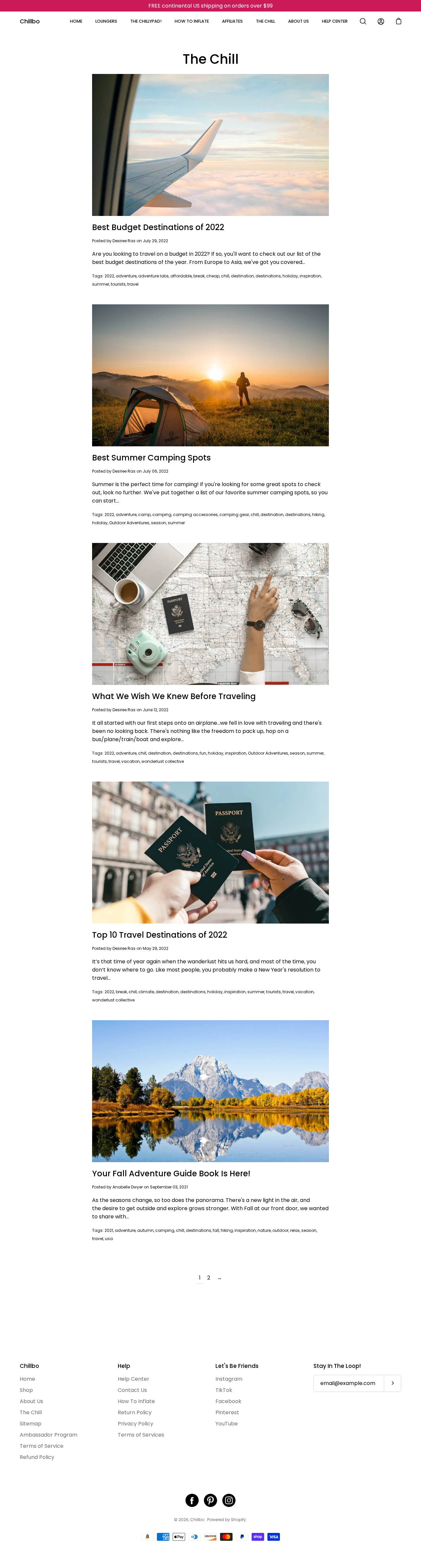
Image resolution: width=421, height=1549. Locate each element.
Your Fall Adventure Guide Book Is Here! (171, 1173)
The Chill (265, 21)
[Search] (363, 21)
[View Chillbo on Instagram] (228, 1500)
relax (295, 1230)
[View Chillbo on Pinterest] (210, 1500)
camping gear (234, 514)
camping (161, 514)
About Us (298, 21)
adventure (126, 276)
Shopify (238, 1519)
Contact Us (132, 1390)
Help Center (335, 21)
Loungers (106, 21)
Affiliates (232, 21)
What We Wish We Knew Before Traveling (174, 696)
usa (109, 1238)
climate (146, 992)
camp (144, 514)
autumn (145, 1230)
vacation (130, 761)
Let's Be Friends (237, 1366)
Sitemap (30, 1423)
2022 (109, 276)
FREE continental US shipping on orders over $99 (210, 6)
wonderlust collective (162, 761)
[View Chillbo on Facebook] (192, 1500)
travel (132, 284)
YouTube (226, 1423)
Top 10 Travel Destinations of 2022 (159, 934)
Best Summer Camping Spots (151, 457)
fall (216, 1230)
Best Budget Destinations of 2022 (158, 227)
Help (124, 1366)
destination (242, 276)
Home (76, 21)
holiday (290, 276)
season (158, 523)
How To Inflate (192, 21)
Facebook (228, 1401)
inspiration (310, 276)
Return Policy (135, 1412)
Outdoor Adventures (129, 523)
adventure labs (153, 276)
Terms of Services (141, 1435)
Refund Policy (37, 1457)
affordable (181, 276)
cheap (212, 276)
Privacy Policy (135, 1423)
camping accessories (195, 514)
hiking (318, 514)
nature (264, 1230)
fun (203, 753)
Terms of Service (41, 1446)
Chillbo (30, 21)
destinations (268, 276)
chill (225, 276)
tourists (118, 284)
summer (100, 284)
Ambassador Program (48, 1435)
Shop (26, 1390)
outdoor (280, 1230)
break (199, 276)
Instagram (228, 1379)
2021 (109, 1230)
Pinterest (227, 1412)
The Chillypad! (145, 21)
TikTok (223, 1390)
